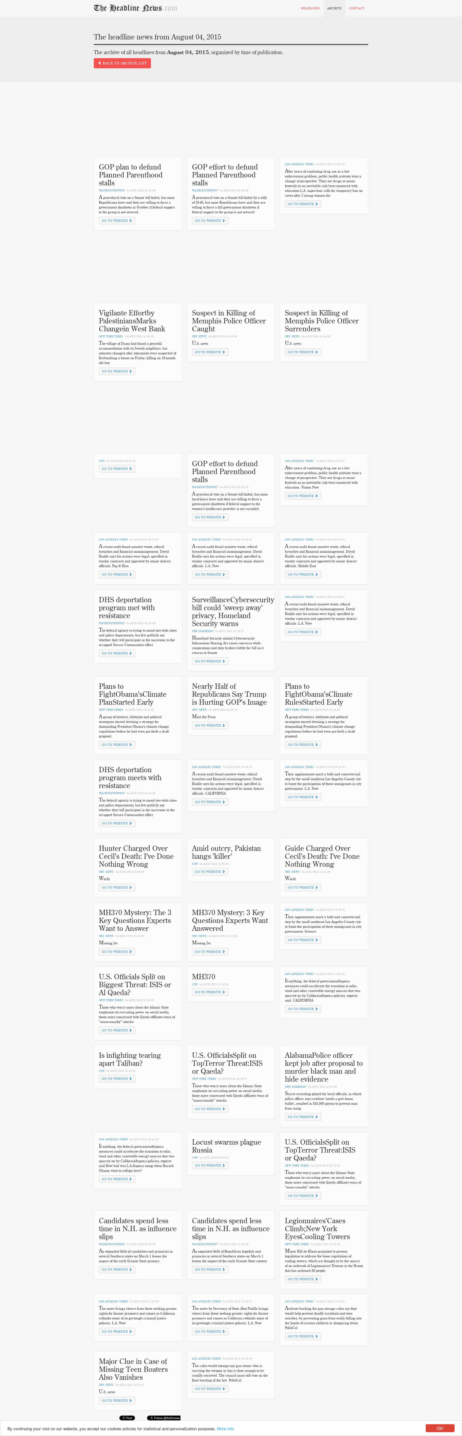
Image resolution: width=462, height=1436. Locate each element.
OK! (440, 1428)
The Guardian (202, 631)
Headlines (310, 8)
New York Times (111, 336)
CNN (102, 461)
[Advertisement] (231, 123)
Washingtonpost (112, 190)
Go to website (115, 220)
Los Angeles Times (299, 164)
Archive (334, 8)
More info (225, 1428)
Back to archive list (124, 63)
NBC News (199, 336)
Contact (357, 8)
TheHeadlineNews (136, 8)
